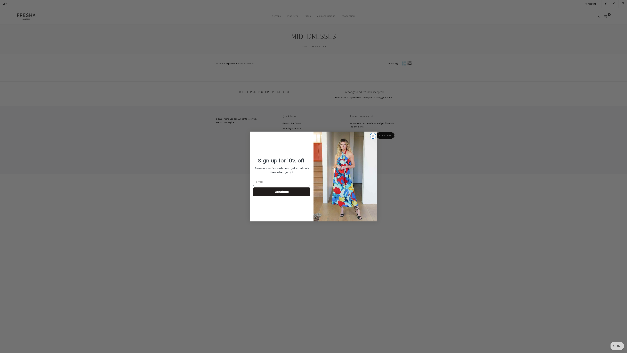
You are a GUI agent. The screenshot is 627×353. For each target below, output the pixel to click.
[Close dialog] (373, 136)
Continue (282, 192)
